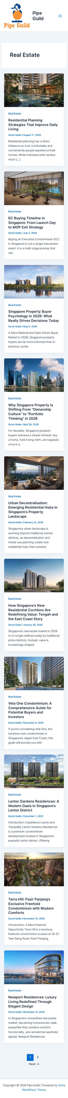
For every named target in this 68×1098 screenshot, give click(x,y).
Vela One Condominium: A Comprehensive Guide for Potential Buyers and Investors (30, 710)
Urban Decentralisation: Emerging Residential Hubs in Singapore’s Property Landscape (32, 509)
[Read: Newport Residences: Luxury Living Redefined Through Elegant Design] (34, 967)
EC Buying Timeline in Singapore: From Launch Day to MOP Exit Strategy (32, 222)
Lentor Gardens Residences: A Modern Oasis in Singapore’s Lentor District (33, 805)
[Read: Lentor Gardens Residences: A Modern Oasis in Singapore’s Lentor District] (34, 771)
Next (34, 1064)
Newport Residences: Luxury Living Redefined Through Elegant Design (32, 1001)
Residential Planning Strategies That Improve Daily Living (33, 124)
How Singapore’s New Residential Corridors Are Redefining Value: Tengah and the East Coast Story (33, 612)
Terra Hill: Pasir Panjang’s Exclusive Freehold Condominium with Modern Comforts (31, 906)
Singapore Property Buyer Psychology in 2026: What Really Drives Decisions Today (33, 315)
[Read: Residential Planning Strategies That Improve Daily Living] (34, 90)
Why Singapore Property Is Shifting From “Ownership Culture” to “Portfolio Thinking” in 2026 (30, 411)
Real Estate (14, 113)
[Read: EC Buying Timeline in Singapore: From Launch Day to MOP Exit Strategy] (34, 188)
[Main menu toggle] (60, 16)
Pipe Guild (38, 15)
